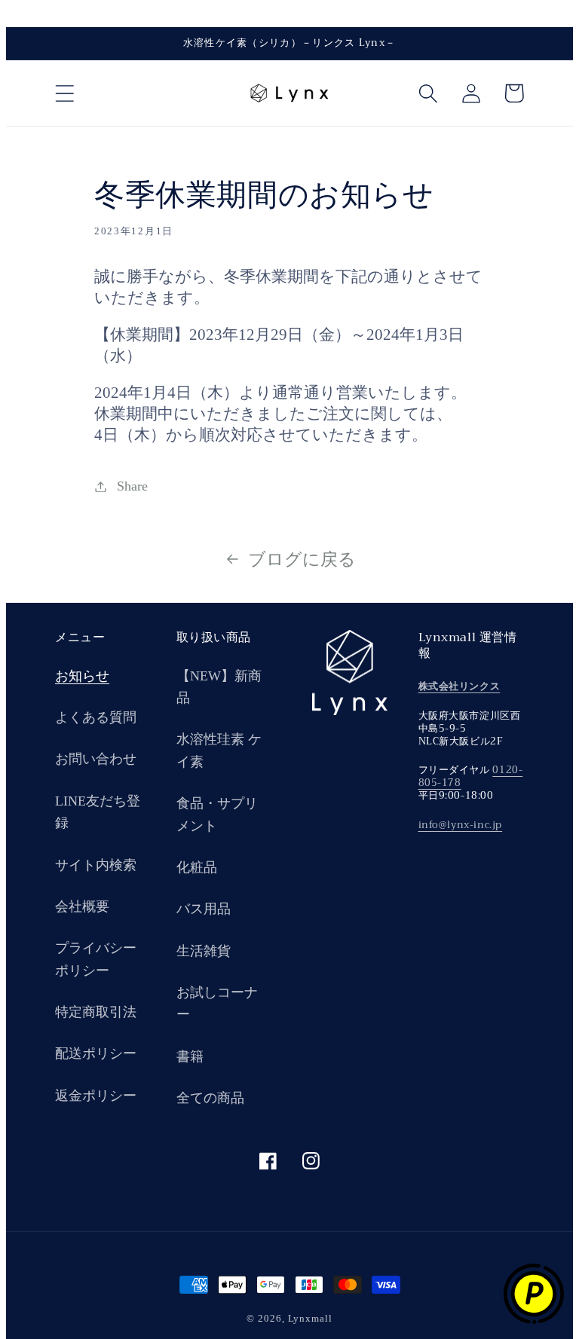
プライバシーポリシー (95, 958)
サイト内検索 (95, 865)
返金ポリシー (95, 1095)
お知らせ (82, 675)
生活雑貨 (203, 950)
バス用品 (203, 908)
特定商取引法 (95, 1012)
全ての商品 (210, 1097)
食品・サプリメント (217, 814)
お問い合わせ (95, 758)
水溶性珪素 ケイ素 (219, 750)
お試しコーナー (217, 1003)
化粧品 (196, 867)
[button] (64, 93)
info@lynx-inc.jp (460, 824)
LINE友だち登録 (97, 811)
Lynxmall (310, 1318)
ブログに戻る (302, 559)
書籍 (190, 1056)
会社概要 (82, 906)
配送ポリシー (95, 1053)
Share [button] (132, 486)
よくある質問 (95, 717)
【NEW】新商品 (219, 686)
